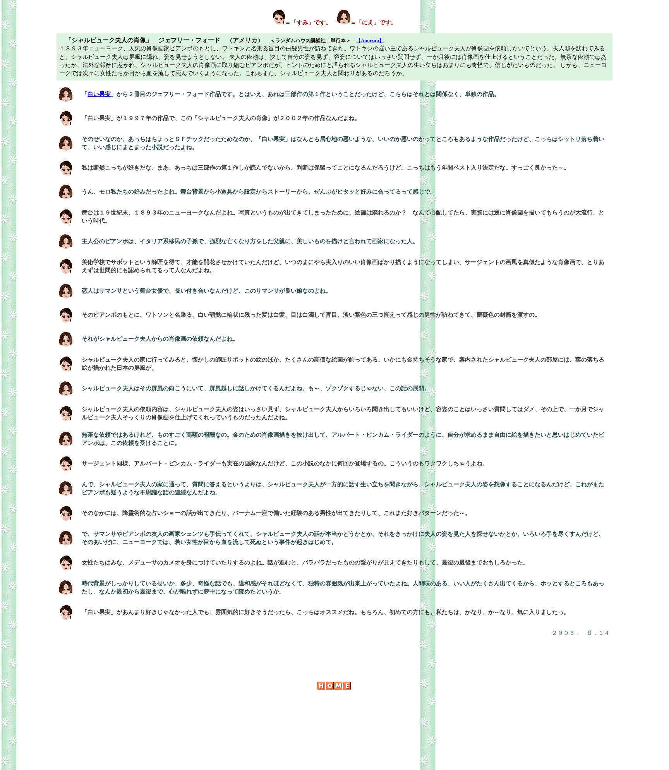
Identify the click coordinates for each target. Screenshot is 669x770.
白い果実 (99, 94)
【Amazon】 (370, 40)
